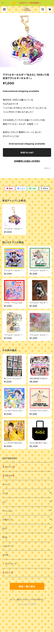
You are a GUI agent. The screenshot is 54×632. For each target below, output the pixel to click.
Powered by (24, 604)
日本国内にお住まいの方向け (27, 161)
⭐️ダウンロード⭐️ (10, 564)
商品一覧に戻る (27, 586)
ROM (4, 537)
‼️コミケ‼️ (7, 572)
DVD (4, 528)
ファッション (7, 511)
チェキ (5, 493)
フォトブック (7, 546)
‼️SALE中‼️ (8, 475)
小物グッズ (7, 519)
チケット (6, 484)
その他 (5, 555)
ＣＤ (4, 502)
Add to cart (27, 152)
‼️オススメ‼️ (8, 467)
